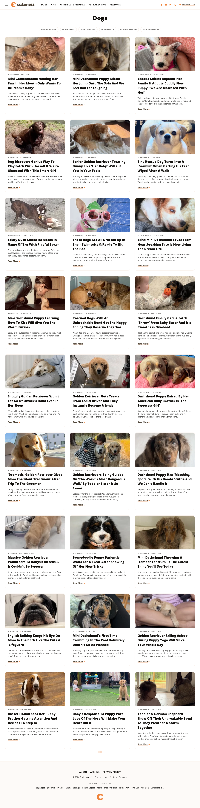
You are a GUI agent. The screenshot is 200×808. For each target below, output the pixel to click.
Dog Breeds (68, 29)
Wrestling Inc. (157, 787)
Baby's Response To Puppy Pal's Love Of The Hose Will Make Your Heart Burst (99, 718)
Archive (95, 771)
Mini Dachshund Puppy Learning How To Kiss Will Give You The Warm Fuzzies (33, 322)
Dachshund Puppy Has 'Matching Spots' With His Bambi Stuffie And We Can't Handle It (165, 479)
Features (115, 4)
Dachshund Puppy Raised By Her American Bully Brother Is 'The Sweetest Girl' (163, 401)
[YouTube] (166, 4)
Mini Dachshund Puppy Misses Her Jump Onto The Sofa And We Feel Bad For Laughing (98, 83)
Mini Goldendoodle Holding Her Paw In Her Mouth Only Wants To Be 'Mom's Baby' (34, 83)
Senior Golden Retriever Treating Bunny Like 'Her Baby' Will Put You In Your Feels (99, 166)
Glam (68, 787)
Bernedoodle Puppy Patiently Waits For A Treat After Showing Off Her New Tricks (98, 562)
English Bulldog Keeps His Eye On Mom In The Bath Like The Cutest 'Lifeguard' (34, 640)
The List (135, 787)
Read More (13, 104)
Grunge (76, 787)
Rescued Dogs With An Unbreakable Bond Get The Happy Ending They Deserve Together (100, 322)
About (83, 771)
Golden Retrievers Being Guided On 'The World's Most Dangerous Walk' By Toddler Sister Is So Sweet (99, 481)
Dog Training (88, 29)
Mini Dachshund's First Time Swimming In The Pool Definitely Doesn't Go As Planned (98, 640)
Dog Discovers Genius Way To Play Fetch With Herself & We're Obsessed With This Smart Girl (33, 166)
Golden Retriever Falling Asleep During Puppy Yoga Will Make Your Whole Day (163, 640)
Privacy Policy (112, 771)
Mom (99, 787)
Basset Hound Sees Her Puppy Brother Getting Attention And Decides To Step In (32, 718)
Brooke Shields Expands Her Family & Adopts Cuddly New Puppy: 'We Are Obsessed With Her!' (162, 86)
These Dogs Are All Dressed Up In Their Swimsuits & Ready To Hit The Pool (99, 244)
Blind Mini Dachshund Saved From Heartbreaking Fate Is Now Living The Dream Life (164, 244)
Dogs (44, 4)
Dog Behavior (48, 29)
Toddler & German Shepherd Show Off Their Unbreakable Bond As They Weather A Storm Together (165, 721)
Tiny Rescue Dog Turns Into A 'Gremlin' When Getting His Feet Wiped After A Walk (163, 166)
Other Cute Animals (72, 4)
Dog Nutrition (151, 29)
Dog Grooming (128, 29)
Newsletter (188, 4)
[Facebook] (161, 4)
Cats (54, 4)
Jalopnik (51, 787)
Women (145, 787)
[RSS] (174, 4)
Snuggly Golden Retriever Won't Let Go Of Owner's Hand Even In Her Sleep (33, 401)
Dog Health (107, 29)
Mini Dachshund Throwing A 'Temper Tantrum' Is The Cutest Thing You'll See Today (163, 562)
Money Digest (110, 787)
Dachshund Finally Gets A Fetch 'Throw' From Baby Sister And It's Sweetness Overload (164, 322)
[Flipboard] (170, 4)
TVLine (60, 787)
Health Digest (88, 787)
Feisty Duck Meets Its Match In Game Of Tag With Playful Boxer (33, 242)
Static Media (85, 777)
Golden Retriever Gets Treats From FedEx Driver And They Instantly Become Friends (96, 401)
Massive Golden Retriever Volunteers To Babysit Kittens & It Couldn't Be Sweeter (33, 562)
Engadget (40, 787)
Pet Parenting (97, 4)
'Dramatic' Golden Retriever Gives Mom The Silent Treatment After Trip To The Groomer (35, 479)
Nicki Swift (124, 787)
